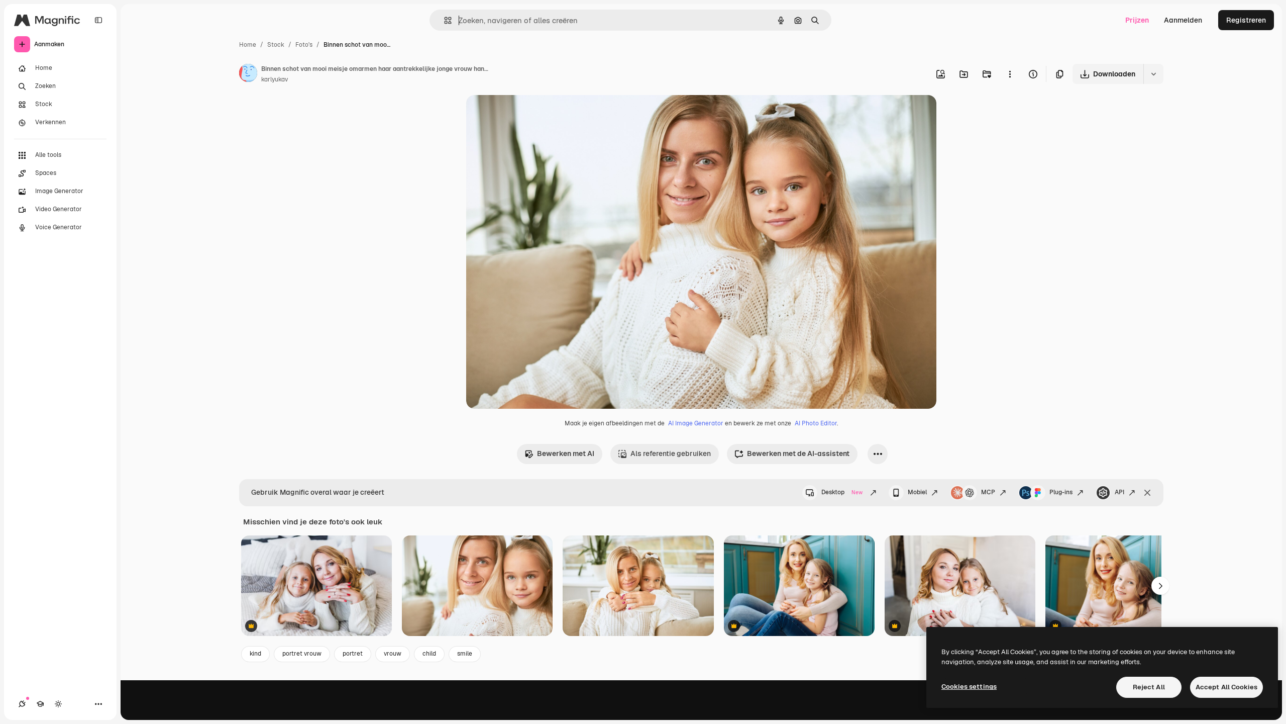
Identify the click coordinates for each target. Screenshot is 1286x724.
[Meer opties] (1010, 74)
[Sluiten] (1147, 493)
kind (255, 654)
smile (464, 654)
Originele (532, 114)
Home (247, 45)
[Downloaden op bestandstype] (1153, 74)
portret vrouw (302, 654)
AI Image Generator (695, 423)
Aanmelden (1183, 20)
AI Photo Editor (816, 423)
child (429, 654)
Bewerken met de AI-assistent (798, 453)
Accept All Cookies (1226, 687)
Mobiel (917, 492)
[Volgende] (1160, 585)
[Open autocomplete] (444, 20)
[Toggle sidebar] (98, 20)
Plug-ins (1061, 492)
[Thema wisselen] (58, 704)
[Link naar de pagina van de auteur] (248, 74)
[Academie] (40, 704)
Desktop (842, 492)
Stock (275, 45)
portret (353, 654)
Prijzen (1137, 20)
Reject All (1149, 687)
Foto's (303, 45)
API (1119, 492)
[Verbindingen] (22, 704)
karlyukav (274, 79)
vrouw (392, 654)
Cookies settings (969, 686)
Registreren (1246, 20)
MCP (988, 492)
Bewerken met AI (565, 453)
